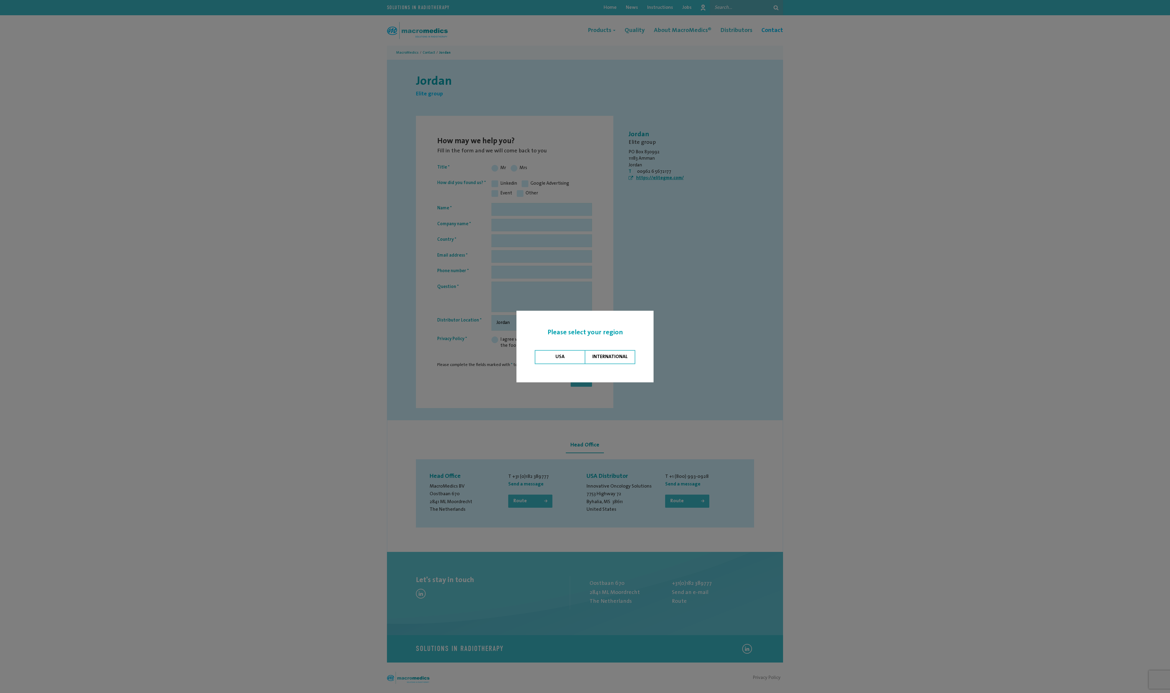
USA (560, 356)
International (610, 356)
